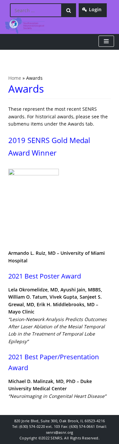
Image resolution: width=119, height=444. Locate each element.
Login (95, 9)
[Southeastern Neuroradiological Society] (25, 25)
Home (14, 78)
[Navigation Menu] (106, 41)
